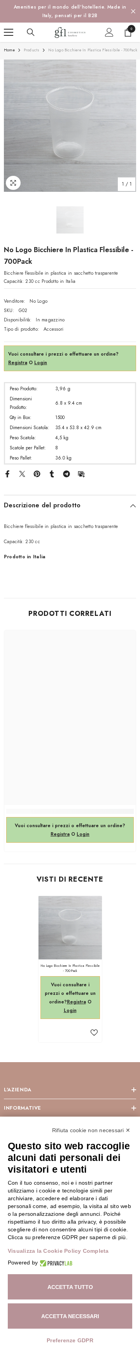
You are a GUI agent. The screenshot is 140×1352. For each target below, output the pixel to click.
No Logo (38, 301)
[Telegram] (66, 473)
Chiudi (133, 11)
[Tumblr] (51, 473)
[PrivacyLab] (55, 1262)
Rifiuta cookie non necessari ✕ (91, 1130)
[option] (70, 11)
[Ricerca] (30, 32)
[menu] (8, 32)
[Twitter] (22, 473)
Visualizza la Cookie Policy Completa (58, 1251)
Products (32, 50)
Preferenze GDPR (70, 1340)
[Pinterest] (36, 473)
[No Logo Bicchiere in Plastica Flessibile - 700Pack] (70, 927)
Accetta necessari (70, 1316)
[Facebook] (7, 473)
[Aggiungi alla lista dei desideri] (94, 1032)
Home (9, 50)
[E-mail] (81, 473)
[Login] (109, 32)
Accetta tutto (70, 1287)
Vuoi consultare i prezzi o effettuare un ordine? (70, 993)
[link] (70, 811)
